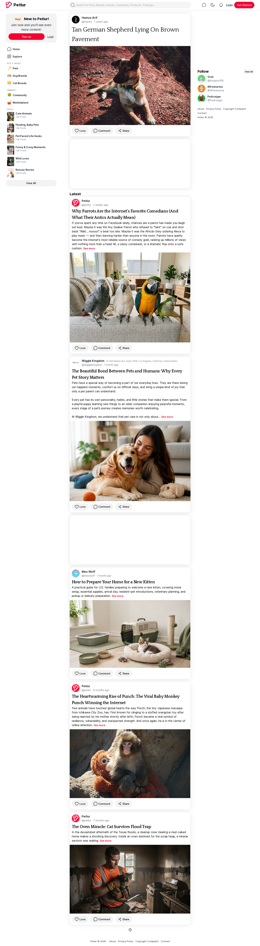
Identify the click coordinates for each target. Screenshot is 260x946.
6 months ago (101, 690)
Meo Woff (88, 571)
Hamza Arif (89, 17)
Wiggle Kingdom (93, 361)
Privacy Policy (213, 108)
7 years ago (101, 21)
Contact (202, 113)
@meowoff (88, 575)
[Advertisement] (130, 163)
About (201, 108)
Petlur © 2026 (205, 117)
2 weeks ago (100, 204)
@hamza (87, 21)
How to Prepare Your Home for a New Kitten (113, 582)
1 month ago (111, 364)
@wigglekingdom (92, 364)
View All (31, 183)
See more (89, 248)
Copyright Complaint (234, 108)
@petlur (87, 204)
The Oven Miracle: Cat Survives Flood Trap (111, 827)
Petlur (86, 201)
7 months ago (101, 820)
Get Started (244, 5)
